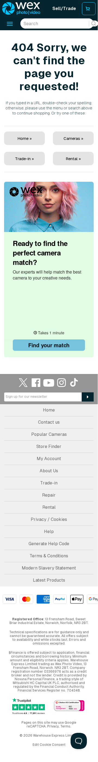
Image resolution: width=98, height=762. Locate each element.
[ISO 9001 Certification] (69, 706)
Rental (49, 507)
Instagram (62, 382)
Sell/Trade (64, 8)
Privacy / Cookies (49, 519)
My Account (49, 458)
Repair (49, 495)
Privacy (53, 726)
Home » (24, 138)
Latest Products (49, 580)
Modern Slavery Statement (49, 568)
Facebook (36, 382)
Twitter (23, 382)
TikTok (74, 382)
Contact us (49, 422)
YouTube (49, 382)
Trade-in (49, 482)
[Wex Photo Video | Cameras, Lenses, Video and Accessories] (21, 8)
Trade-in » (24, 158)
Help (49, 531)
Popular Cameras (49, 434)
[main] (49, 194)
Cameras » (73, 138)
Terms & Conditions (49, 555)
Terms (65, 726)
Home (49, 410)
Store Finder (48, 446)
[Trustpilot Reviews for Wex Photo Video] (28, 706)
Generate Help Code (49, 543)
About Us (49, 470)
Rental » (73, 158)
